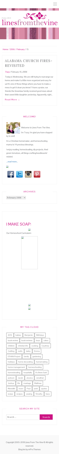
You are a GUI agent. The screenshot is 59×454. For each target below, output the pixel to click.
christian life (23, 346)
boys (38, 340)
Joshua (11, 383)
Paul (28, 388)
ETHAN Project (14, 356)
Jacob (20, 378)
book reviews (27, 340)
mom (21, 388)
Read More (12, 99)
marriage (27, 383)
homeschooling (35, 367)
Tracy (7, 72)
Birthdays (40, 335)
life (18, 383)
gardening (36, 356)
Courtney (45, 346)
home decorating (25, 362)
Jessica (29, 378)
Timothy (39, 394)
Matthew (37, 383)
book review (13, 340)
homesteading (14, 372)
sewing (29, 394)
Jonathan (40, 378)
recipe (10, 394)
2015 (10, 335)
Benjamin (29, 335)
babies (18, 335)
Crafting (11, 351)
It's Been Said (41, 372)
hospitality (28, 372)
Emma (37, 351)
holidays (11, 362)
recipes (19, 394)
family (26, 356)
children (11, 346)
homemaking (41, 362)
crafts (20, 351)
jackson (11, 378)
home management (16, 367)
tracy (48, 394)
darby (28, 351)
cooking (34, 346)
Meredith (11, 388)
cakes (45, 340)
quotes (44, 388)
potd (36, 388)
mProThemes (34, 449)
